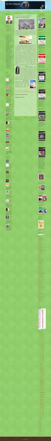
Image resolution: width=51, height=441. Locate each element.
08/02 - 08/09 (41, 337)
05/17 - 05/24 (41, 350)
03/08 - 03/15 (41, 362)
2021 (39, 422)
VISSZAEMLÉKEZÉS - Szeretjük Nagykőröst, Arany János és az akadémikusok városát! (9, 131)
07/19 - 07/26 (41, 339)
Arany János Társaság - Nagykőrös (40, 239)
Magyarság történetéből (41, 273)
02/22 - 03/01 (41, 407)
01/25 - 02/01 (41, 412)
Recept (39, 286)
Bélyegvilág (39, 244)
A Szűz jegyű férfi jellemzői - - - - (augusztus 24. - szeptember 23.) (9, 218)
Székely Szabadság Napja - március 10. (42, 389)
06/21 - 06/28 (41, 344)
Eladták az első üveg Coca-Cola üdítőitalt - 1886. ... (42, 372)
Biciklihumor (41, 377)
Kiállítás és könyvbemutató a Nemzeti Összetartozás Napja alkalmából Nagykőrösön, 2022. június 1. (9, 201)
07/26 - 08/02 (41, 338)
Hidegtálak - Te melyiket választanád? (41, 364)
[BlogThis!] (33, 90)
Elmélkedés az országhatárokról (11, 225)
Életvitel (39, 252)
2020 (39, 423)
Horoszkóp (39, 261)
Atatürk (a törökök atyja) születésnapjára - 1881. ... (42, 375)
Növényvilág (39, 280)
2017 (39, 427)
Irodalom (39, 265)
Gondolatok (39, 258)
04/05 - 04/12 (41, 357)
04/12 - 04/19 (41, 356)
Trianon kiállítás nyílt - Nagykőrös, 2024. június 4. (10, 87)
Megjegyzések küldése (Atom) (20, 119)
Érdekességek (39, 253)
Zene (38, 302)
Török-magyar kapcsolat (41, 296)
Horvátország (39, 262)
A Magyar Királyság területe (10, 184)
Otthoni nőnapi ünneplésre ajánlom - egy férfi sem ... (42, 397)
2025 (39, 417)
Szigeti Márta (39, 291)
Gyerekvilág (39, 259)
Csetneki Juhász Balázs (40, 247)
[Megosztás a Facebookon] (34, 90)
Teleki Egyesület (40, 293)
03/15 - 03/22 (41, 361)
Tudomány (39, 298)
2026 (39, 332)
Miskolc (39, 274)
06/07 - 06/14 (41, 346)
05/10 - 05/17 (41, 351)
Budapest (39, 246)
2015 (39, 429)
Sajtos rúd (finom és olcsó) (42, 370)
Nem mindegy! (41, 366)
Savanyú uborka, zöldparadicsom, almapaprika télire (11, 142)
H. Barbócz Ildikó (40, 260)
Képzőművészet (40, 267)
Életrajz (39, 251)
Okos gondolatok (10, 160)
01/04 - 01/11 (41, 416)
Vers (38, 300)
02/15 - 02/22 (41, 408)
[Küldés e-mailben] (32, 90)
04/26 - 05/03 (41, 354)
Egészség (39, 249)
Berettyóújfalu (40, 245)
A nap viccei (41, 390)
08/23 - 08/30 (41, 333)
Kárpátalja (39, 266)
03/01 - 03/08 (41, 406)
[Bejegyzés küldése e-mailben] (31, 90)
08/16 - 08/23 (41, 334)
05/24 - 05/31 (41, 349)
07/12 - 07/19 (41, 340)
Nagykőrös (39, 275)
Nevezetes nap (39, 278)
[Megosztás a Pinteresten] (35, 90)
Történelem (39, 297)
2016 (39, 428)
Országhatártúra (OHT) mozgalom (11, 79)
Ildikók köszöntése (42, 376)
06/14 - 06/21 (41, 345)
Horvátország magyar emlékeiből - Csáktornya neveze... (42, 381)
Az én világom (13, 3)
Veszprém (39, 301)
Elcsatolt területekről (40, 250)
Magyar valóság (40, 272)
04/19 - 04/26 (41, 355)
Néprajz (39, 277)
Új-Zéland (39, 299)
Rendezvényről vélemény (41, 287)
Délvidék (39, 248)
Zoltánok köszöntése (42, 395)
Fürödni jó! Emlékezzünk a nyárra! (42, 368)
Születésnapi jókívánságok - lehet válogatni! (11, 180)
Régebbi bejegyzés (34, 117)
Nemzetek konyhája (40, 276)
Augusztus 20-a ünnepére (11, 134)
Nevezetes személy (40, 279)
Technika (39, 292)
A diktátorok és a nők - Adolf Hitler (42, 402)
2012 (39, 432)
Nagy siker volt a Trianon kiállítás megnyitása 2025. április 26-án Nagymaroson (9, 115)
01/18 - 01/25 (41, 413)
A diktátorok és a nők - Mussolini (42, 404)
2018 (39, 426)
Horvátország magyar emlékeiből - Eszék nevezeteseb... (42, 387)
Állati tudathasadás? (42, 394)
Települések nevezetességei (41, 294)
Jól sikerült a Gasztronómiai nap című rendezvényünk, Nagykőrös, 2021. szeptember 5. (9, 193)
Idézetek (39, 264)
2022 (39, 421)
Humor (39, 263)
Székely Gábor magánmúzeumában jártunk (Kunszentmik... (42, 384)
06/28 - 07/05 (41, 343)
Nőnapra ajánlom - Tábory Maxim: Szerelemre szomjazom (42, 400)
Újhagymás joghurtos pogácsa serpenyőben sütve (42, 393)
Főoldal (25, 117)
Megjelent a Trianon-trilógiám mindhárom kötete (10, 172)
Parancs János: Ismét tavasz (42, 379)
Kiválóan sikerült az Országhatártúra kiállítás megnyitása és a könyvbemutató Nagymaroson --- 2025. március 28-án (9, 105)
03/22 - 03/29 (41, 360)
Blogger (27, 439)
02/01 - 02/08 (41, 411)
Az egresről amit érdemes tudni (10, 148)
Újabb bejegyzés (17, 117)
